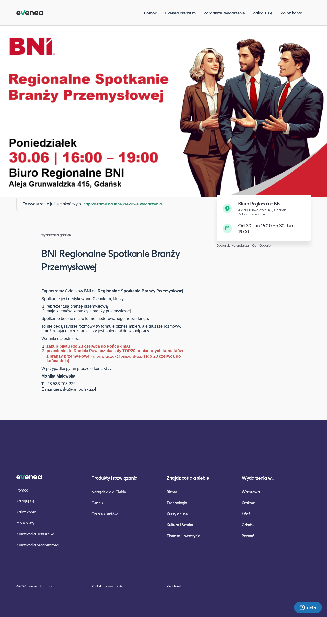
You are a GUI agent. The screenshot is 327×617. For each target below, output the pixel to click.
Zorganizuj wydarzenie (224, 12)
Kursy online (177, 513)
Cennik (97, 502)
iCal (254, 245)
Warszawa (251, 491)
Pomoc (150, 12)
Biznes (172, 491)
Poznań (248, 535)
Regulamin (174, 586)
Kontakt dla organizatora (37, 544)
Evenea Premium (180, 12)
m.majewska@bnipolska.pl (70, 389)
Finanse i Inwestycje (183, 535)
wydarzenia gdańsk (56, 235)
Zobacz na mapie (251, 214)
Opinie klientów (104, 513)
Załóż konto (291, 12)
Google (265, 245)
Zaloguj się (262, 12)
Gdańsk (248, 524)
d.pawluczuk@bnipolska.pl (118, 356)
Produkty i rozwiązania (114, 478)
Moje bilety (25, 522)
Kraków (248, 502)
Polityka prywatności (107, 586)
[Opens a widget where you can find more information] (308, 608)
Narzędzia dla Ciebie (108, 491)
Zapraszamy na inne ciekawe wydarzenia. (123, 204)
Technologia (177, 502)
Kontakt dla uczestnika (35, 533)
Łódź (246, 513)
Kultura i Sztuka (180, 524)
